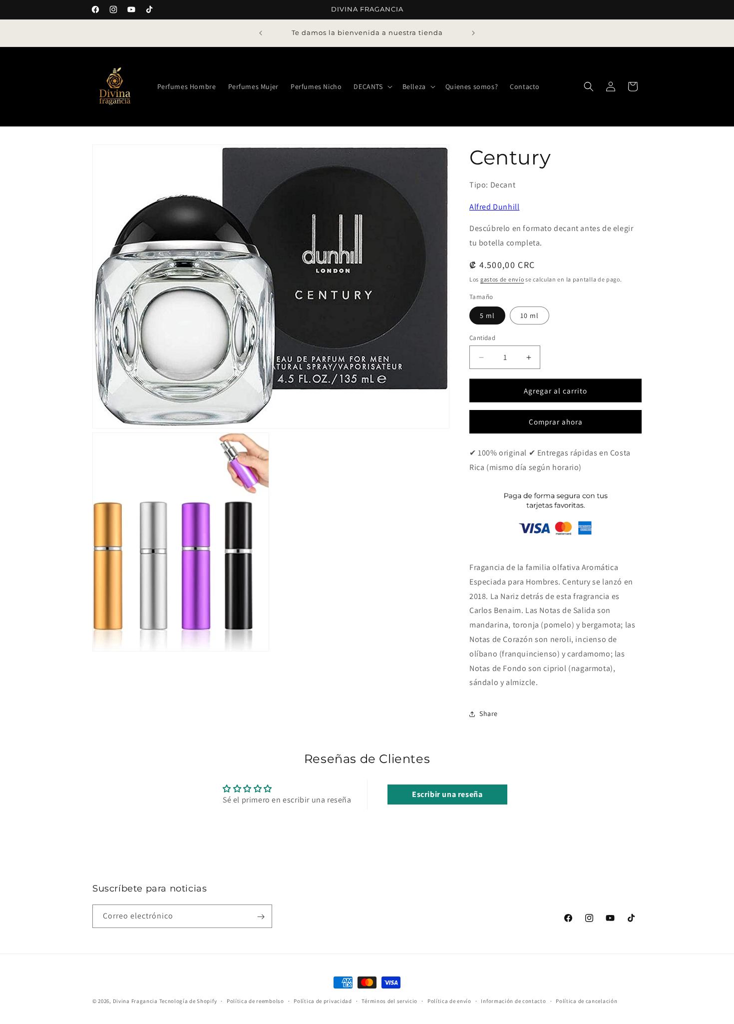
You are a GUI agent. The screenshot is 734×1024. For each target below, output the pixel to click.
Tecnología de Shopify (188, 1001)
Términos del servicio (389, 1000)
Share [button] (488, 713)
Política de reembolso (255, 1000)
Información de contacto (513, 1000)
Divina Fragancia (135, 1001)
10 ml (529, 315)
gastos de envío (502, 279)
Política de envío (449, 1000)
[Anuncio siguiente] (473, 33)
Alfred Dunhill (494, 207)
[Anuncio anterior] (261, 33)
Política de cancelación (586, 1000)
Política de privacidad (323, 1000)
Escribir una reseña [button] (447, 793)
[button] (372, 86)
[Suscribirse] (261, 916)
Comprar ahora (556, 422)
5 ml (487, 315)
